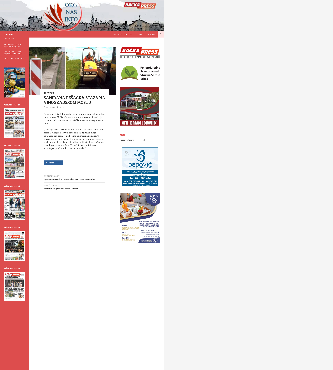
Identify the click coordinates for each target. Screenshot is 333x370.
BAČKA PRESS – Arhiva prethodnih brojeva (12, 46)
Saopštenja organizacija (14, 59)
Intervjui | (129, 34)
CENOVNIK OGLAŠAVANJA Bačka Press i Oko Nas (13, 53)
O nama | (140, 34)
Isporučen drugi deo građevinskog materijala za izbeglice (69, 177)
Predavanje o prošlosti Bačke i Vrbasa (61, 187)
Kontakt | (152, 34)
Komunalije (49, 93)
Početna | (117, 34)
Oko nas (62, 107)
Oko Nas (8, 34)
